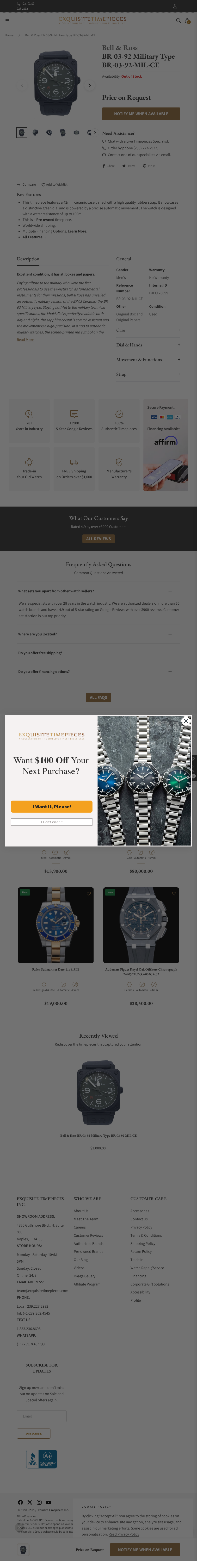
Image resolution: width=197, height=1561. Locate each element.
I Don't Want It (51, 822)
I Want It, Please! (52, 806)
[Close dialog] (186, 721)
